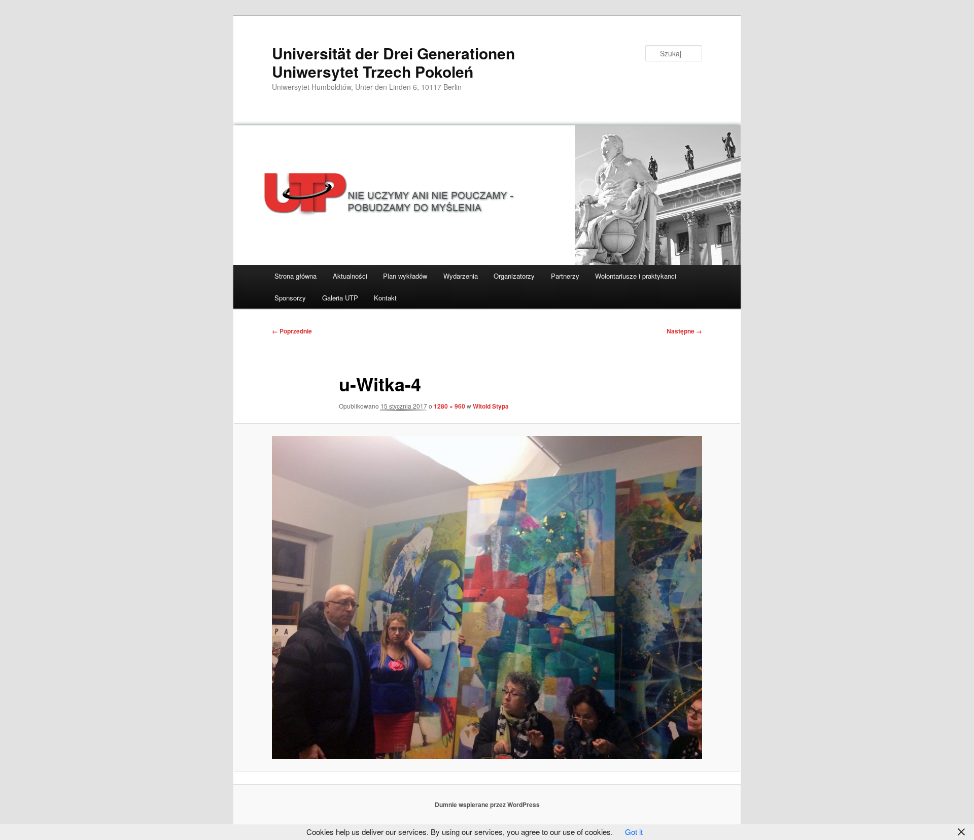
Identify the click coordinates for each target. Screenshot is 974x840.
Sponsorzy (290, 298)
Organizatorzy (514, 276)
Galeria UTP (340, 298)
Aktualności (350, 276)
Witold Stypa (491, 406)
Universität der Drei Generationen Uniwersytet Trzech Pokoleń (393, 62)
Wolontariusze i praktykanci (635, 276)
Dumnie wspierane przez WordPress (487, 804)
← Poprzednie (292, 330)
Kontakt (385, 298)
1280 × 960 (449, 406)
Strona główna (295, 276)
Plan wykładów (405, 276)
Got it (634, 831)
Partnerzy (565, 276)
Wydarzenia (460, 276)
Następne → (684, 330)
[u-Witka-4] (487, 597)
